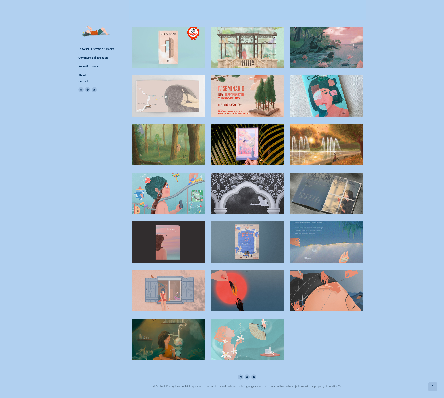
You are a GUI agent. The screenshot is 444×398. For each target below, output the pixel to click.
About (82, 75)
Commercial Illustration (93, 57)
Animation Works (89, 66)
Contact (83, 81)
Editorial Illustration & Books (96, 49)
